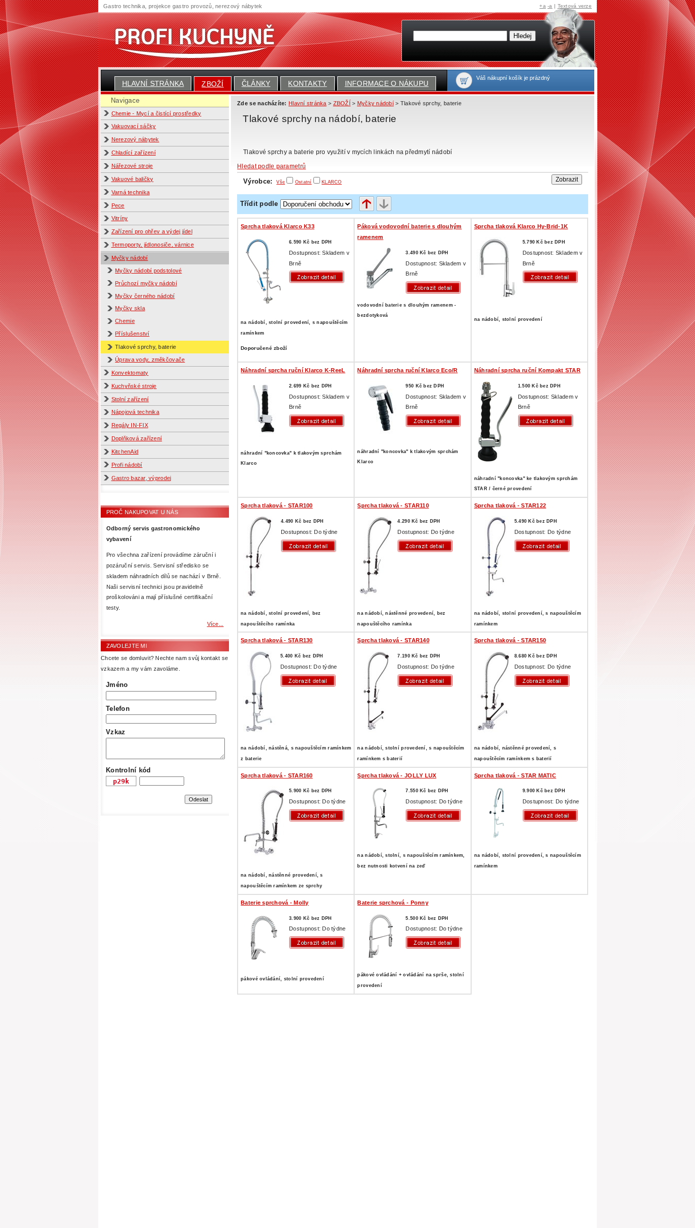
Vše (280, 182)
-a (550, 6)
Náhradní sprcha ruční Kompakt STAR (527, 370)
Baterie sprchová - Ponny (392, 903)
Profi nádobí (126, 465)
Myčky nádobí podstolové (148, 270)
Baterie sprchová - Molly (274, 903)
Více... (215, 624)
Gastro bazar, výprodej (141, 478)
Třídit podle (259, 203)
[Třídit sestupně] (384, 204)
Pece (118, 205)
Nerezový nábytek (135, 139)
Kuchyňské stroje (134, 386)
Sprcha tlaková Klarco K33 (277, 226)
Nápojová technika (135, 412)
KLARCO (332, 182)
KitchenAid (125, 451)
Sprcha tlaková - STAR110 (392, 505)
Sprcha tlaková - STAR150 (510, 640)
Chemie (125, 321)
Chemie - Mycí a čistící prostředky (156, 113)
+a (542, 6)
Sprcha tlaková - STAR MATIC (515, 775)
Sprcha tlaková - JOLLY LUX (396, 775)
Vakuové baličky (132, 179)
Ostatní (303, 182)
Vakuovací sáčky (133, 126)
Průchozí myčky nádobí (146, 283)
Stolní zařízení (130, 399)
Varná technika (130, 192)
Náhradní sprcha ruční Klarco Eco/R (407, 370)
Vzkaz (115, 732)
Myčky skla (130, 308)
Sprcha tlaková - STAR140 (393, 640)
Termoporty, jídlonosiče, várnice (152, 245)
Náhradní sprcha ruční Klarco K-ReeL (293, 370)
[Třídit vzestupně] (366, 204)
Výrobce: (264, 181)
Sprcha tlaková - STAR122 (510, 505)
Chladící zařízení (133, 152)
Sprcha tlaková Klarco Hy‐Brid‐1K (521, 226)
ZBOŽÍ (212, 84)
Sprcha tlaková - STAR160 (276, 775)
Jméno (117, 684)
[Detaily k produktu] (319, 277)
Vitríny (119, 218)
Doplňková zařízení (136, 438)
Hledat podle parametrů (271, 166)
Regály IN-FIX (129, 425)
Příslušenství (132, 334)
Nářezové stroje (132, 166)
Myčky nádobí (129, 258)
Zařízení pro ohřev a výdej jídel (152, 231)
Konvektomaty (130, 373)
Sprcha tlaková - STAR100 (276, 505)
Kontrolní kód (128, 770)
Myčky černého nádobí (145, 296)
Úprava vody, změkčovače (150, 359)
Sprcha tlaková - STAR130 (276, 640)
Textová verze (575, 6)
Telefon (118, 708)
